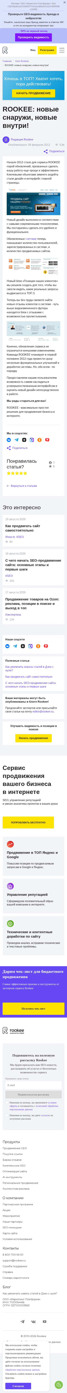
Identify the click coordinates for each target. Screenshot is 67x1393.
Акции (6, 1250)
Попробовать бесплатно (29, 850)
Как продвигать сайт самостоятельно (32, 697)
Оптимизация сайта (15, 1211)
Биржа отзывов (12, 1199)
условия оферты (35, 1142)
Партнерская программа (18, 1244)
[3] (17, 494)
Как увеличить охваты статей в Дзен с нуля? (32, 689)
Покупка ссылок (13, 1194)
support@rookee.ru (14, 1300)
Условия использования (17, 1279)
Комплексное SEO (14, 1205)
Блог (7, 1327)
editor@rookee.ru (17, 735)
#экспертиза (14, 635)
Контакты (11, 1288)
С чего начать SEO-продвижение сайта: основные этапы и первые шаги (33, 585)
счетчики (33, 247)
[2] (13, 494)
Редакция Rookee (22, 139)
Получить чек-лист (33, 1041)
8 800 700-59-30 (13, 1294)
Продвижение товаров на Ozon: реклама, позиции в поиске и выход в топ (28, 624)
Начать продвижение (33, 93)
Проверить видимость (33, 37)
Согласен (18, 1386)
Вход (30, 50)
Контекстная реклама (16, 1228)
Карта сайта (10, 1273)
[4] (21, 494)
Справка (8, 1312)
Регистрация (46, 50)
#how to (11, 557)
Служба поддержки (15, 1306)
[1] (9, 494)
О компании (13, 1238)
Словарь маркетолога (16, 1317)
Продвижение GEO (15, 1188)
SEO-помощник (12, 1267)
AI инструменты (12, 1217)
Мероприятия (11, 1255)
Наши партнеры (13, 1261)
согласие (52, 1155)
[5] (25, 494)
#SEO (22, 557)
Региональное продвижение (20, 1222)
